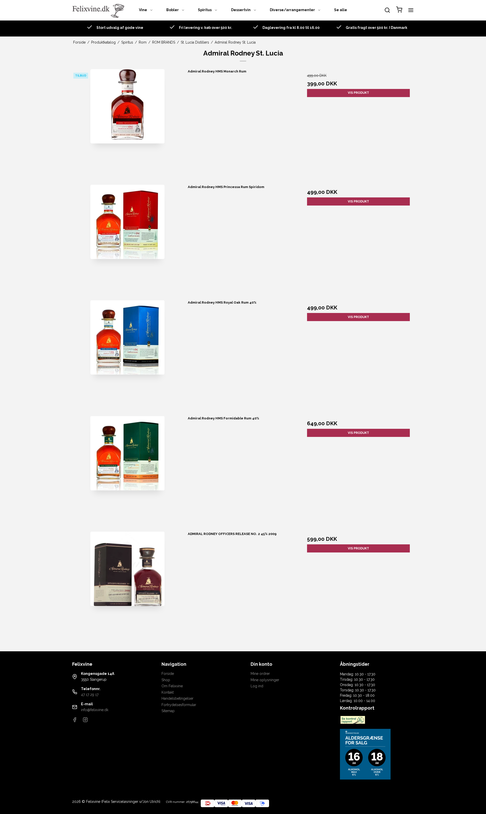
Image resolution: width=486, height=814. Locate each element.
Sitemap (168, 711)
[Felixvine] (100, 10)
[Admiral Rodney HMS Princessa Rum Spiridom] (127, 240)
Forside (167, 674)
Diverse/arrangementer (292, 10)
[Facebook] (74, 721)
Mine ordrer (260, 674)
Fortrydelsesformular (178, 705)
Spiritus (205, 10)
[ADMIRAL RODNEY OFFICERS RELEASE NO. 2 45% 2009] (127, 587)
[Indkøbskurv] (399, 10)
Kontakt (167, 692)
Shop (165, 680)
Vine (143, 10)
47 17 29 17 (89, 695)
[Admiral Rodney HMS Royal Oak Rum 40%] (127, 355)
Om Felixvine (172, 686)
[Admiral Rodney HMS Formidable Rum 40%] (127, 471)
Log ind (257, 686)
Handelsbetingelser (177, 698)
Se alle (340, 10)
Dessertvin (241, 10)
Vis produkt (358, 93)
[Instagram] (85, 721)
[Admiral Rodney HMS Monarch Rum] (127, 124)
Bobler (172, 10)
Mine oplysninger (265, 680)
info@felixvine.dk (94, 710)
